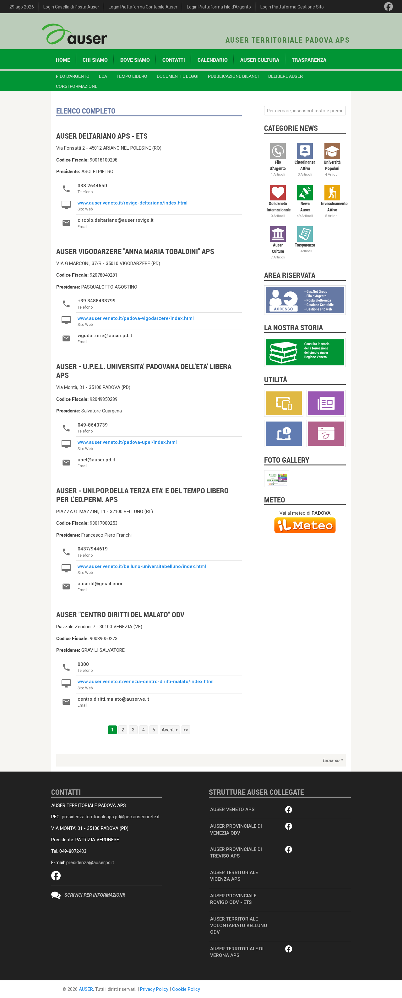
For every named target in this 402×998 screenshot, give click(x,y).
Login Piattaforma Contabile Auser (143, 6)
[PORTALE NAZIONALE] (326, 433)
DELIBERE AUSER (285, 76)
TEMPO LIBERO (132, 76)
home (63, 59)
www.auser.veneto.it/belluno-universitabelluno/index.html (142, 566)
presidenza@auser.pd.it (90, 862)
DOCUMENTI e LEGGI (177, 76)
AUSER (86, 989)
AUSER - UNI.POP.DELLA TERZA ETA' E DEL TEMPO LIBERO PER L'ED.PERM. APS (142, 495)
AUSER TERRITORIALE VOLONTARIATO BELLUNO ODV (238, 925)
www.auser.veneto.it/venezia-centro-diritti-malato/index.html (146, 681)
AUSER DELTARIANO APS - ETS (102, 136)
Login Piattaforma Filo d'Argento (219, 6)
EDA (103, 76)
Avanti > (170, 729)
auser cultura (259, 59)
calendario (213, 59)
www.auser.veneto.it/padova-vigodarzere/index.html (136, 318)
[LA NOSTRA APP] (283, 403)
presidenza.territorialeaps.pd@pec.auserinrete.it (111, 817)
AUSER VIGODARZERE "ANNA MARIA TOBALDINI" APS (135, 251)
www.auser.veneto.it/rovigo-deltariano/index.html (132, 203)
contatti (173, 59)
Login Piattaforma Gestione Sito (292, 6)
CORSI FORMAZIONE (76, 86)
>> (185, 729)
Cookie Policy (186, 989)
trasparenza (309, 59)
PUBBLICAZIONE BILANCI (233, 76)
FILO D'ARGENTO (73, 76)
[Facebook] (388, 7)
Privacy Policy (154, 989)
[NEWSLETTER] (326, 403)
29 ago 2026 (21, 6)
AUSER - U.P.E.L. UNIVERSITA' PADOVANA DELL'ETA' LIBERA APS (143, 370)
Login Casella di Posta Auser (71, 6)
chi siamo (95, 59)
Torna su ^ (332, 760)
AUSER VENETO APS (232, 809)
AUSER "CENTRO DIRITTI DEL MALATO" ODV (120, 614)
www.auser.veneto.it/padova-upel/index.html (127, 442)
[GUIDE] (283, 433)
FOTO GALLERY (286, 460)
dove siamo (135, 59)
